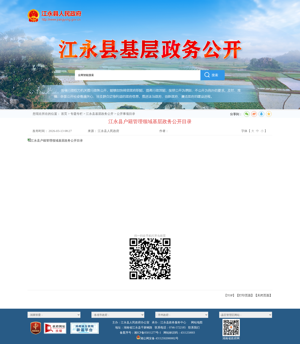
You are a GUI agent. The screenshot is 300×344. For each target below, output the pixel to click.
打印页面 (245, 295)
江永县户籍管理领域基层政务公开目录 (57, 140)
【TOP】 (230, 295)
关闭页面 (263, 295)
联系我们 (194, 327)
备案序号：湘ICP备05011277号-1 (140, 332)
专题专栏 (76, 113)
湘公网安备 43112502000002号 (159, 338)
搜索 (215, 75)
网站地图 (196, 322)
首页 (64, 113)
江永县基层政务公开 (99, 113)
